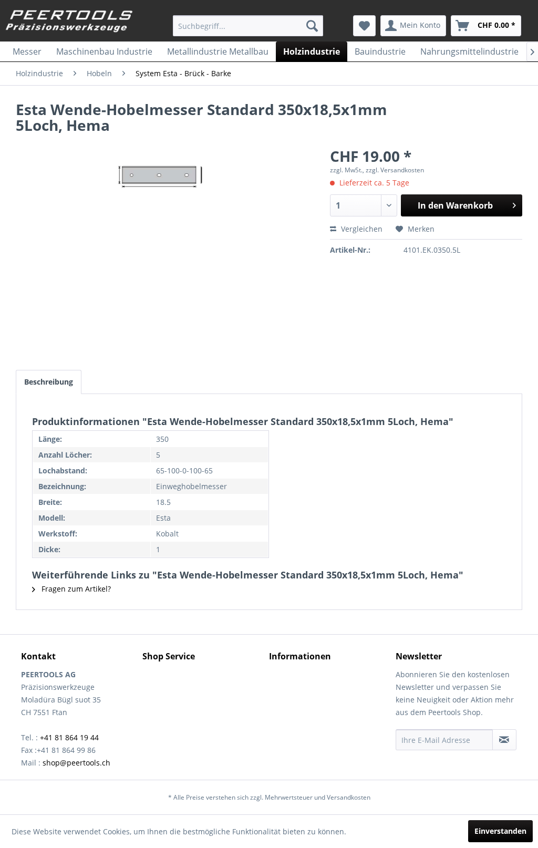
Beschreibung (48, 382)
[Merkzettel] (364, 25)
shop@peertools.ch (76, 763)
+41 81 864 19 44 (69, 737)
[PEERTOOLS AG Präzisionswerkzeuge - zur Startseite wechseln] (69, 22)
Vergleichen (360, 229)
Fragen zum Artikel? (75, 589)
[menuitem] (248, 25)
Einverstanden (500, 831)
